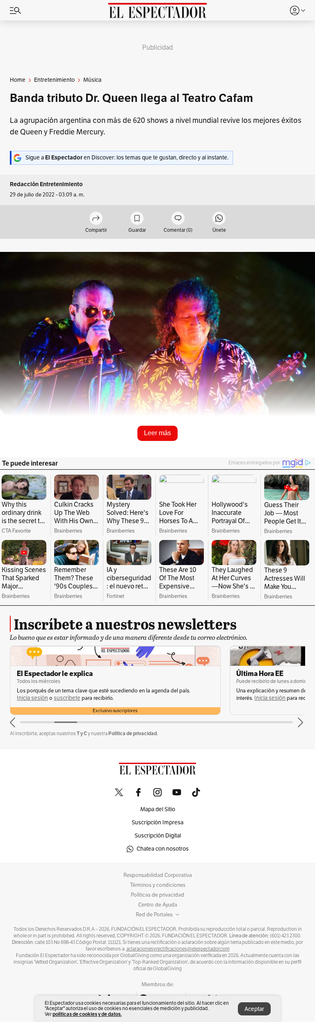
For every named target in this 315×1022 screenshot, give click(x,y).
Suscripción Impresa (157, 822)
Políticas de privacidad (157, 895)
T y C (82, 733)
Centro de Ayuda (157, 905)
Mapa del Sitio (157, 809)
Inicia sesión (32, 697)
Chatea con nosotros (163, 848)
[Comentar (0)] (178, 219)
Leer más (157, 432)
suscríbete (67, 697)
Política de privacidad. (133, 733)
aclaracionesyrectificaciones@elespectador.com (178, 949)
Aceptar (254, 1009)
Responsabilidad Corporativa (157, 875)
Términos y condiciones (157, 885)
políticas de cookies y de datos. (87, 1014)
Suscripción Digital (158, 835)
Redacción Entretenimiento (46, 184)
